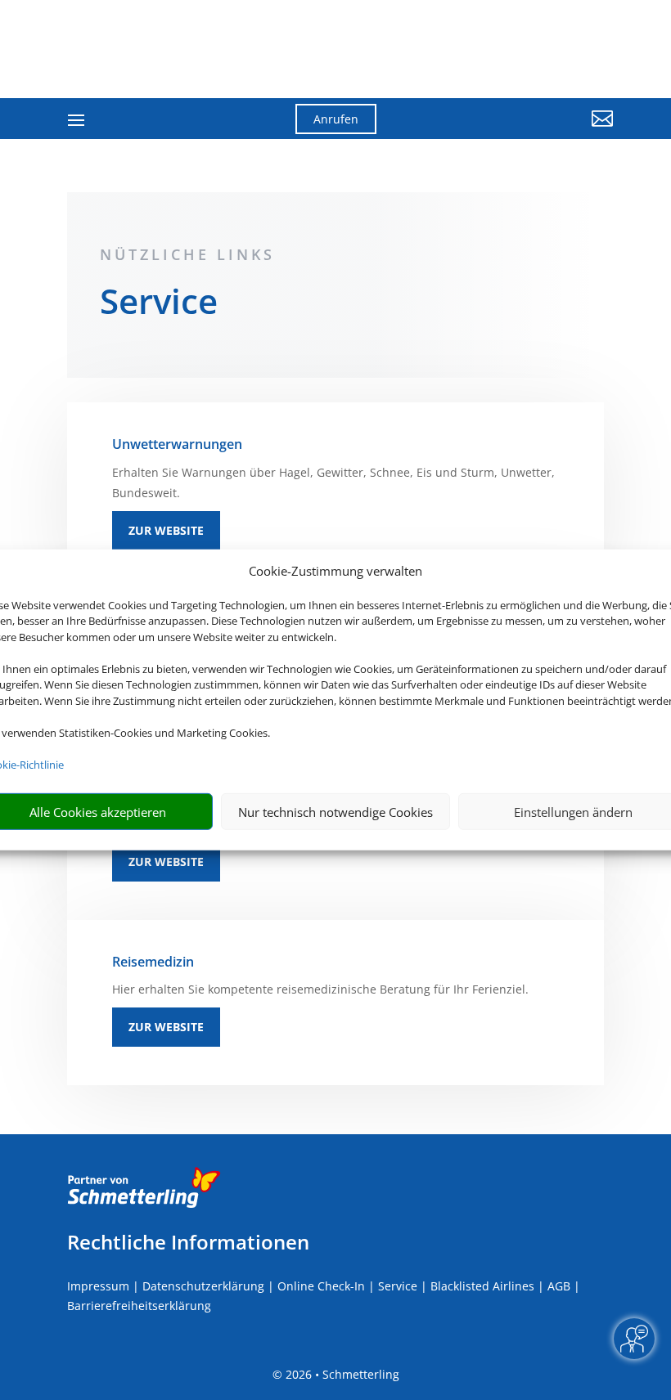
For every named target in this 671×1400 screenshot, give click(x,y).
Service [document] (159, 304)
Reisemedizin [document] (153, 962)
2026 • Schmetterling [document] (340, 1374)
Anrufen (335, 119)
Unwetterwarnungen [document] (177, 444)
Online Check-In (321, 1286)
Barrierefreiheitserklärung (139, 1305)
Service (397, 1286)
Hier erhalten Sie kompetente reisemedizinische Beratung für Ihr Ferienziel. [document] (320, 989)
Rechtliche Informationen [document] (188, 1242)
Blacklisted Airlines (482, 1286)
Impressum (98, 1286)
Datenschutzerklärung (203, 1286)
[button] (528, 131)
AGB (558, 1286)
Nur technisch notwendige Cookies (335, 812)
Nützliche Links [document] (187, 254)
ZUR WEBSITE (166, 530)
